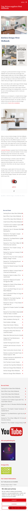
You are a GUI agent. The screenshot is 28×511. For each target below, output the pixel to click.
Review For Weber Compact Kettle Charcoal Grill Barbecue (12, 271)
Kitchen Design (10, 195)
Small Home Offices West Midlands (12, 222)
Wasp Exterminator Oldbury (10, 325)
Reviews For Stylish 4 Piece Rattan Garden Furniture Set (12, 285)
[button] (17, 507)
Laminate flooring (5, 150)
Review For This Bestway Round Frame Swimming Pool (12, 262)
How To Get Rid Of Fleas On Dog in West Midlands (12, 294)
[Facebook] (14, 191)
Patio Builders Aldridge (9, 322)
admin (4, 195)
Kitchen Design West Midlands (11, 370)
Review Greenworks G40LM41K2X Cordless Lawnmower (12, 358)
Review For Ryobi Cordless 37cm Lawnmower (12, 276)
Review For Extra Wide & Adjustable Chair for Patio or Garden (12, 313)
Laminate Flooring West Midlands (12, 365)
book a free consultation (14, 103)
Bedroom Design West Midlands (12, 373)
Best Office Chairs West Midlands (12, 216)
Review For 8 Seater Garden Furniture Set (13, 308)
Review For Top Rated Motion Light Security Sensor (12, 239)
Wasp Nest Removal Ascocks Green (12, 335)
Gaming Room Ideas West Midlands (12, 213)
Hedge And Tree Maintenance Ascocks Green (11, 339)
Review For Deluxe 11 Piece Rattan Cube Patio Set (12, 303)
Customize (14, 504)
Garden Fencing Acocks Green (11, 342)
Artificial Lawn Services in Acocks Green (12, 346)
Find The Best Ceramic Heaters (11, 362)
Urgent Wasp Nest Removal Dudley (12, 328)
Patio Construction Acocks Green (12, 350)
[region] (14, 498)
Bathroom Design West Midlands (12, 368)
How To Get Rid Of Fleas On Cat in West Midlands (12, 290)
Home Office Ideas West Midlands (12, 219)
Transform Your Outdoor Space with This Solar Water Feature (13, 225)
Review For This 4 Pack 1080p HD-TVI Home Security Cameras (13, 244)
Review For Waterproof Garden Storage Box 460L (11, 280)
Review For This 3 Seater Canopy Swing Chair (12, 248)
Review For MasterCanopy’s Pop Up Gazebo (13, 267)
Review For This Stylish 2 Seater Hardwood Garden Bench (11, 234)
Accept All (14, 500)
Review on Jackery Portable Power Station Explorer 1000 (12, 354)
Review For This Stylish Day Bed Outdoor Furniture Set (11, 299)
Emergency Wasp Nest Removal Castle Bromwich (11, 331)
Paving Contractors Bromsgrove (12, 316)
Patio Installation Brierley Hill (11, 319)
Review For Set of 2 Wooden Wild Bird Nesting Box (13, 230)
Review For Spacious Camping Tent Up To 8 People (12, 253)
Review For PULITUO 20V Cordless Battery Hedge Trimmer (12, 257)
